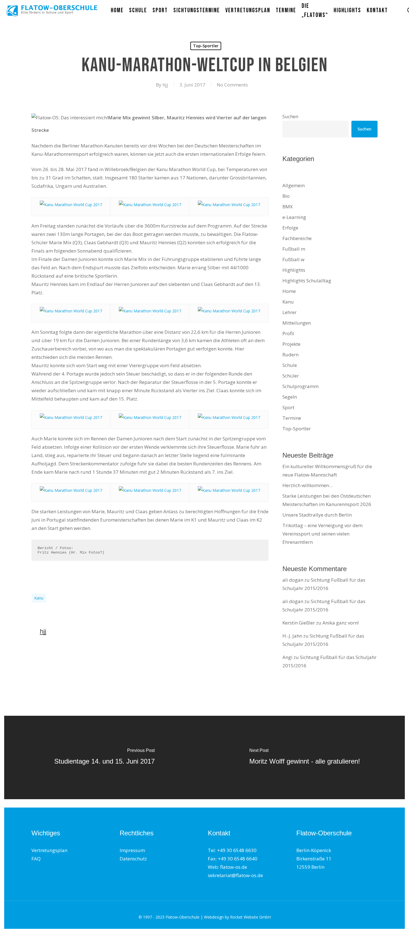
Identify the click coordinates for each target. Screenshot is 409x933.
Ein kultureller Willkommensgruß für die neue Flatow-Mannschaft (327, 470)
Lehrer (289, 312)
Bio (286, 196)
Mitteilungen (296, 323)
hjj (165, 85)
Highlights (293, 270)
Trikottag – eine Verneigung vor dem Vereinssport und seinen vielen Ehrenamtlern (322, 533)
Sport (288, 407)
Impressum (132, 850)
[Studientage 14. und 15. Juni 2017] (104, 757)
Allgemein (293, 185)
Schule (289, 365)
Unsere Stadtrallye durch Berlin (317, 515)
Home (289, 291)
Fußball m (293, 249)
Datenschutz (133, 858)
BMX (287, 206)
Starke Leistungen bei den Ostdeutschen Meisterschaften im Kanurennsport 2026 (326, 500)
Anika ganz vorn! (340, 622)
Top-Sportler (205, 45)
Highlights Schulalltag (306, 280)
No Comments (232, 85)
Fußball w (293, 259)
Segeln (289, 397)
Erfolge (290, 227)
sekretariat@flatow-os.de (235, 875)
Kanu (38, 598)
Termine (291, 418)
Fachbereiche (297, 238)
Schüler (290, 375)
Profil (288, 333)
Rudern (290, 354)
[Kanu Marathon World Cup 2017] (71, 204)
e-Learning (294, 217)
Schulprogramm (300, 386)
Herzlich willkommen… (307, 485)
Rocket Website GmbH (250, 917)
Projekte (291, 344)
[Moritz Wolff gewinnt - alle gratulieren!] (304, 757)
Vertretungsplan (49, 850)
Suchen (290, 116)
